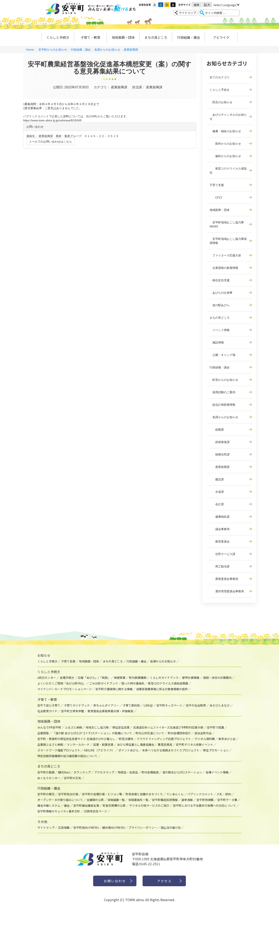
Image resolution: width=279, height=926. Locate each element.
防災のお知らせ (221, 102)
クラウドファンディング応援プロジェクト (164, 739)
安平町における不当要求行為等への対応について (204, 805)
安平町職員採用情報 (165, 800)
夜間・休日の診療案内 (217, 678)
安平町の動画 (46, 772)
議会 (67, 805)
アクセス (164, 880)
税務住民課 (220, 454)
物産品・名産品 (128, 772)
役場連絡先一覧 (138, 800)
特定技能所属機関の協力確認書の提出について (67, 756)
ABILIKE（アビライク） (99, 750)
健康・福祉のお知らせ (225, 131)
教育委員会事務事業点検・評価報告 (110, 711)
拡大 (207, 4)
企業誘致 (43, 733)
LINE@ (148, 705)
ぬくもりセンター (48, 778)
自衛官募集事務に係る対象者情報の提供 (162, 689)
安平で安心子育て (48, 705)
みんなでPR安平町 (49, 727)
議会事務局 (220, 529)
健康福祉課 (220, 516)
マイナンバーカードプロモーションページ (64, 689)
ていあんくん (175, 794)
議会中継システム (48, 805)
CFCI (216, 197)
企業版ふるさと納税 (50, 744)
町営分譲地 (126, 739)
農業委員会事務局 (224, 578)
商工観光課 (220, 566)
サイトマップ (187, 13)
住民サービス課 (222, 554)
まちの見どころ (155, 37)
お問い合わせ (115, 880)
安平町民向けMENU (86, 827)
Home (30, 49)
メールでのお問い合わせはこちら (50, 141)
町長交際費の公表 (114, 805)
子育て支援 (217, 185)
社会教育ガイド (47, 711)
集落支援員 (165, 744)
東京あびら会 (226, 739)
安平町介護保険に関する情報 (114, 689)
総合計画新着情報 (222, 404)
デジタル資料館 (205, 739)
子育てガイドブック (77, 705)
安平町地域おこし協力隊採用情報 (228, 241)
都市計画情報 (190, 678)
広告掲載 (64, 827)
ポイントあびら (128, 750)
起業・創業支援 (103, 744)
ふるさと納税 (73, 727)
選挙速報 (187, 800)
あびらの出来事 (221, 292)
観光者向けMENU (113, 827)
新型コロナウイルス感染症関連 (168, 683)
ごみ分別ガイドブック (103, 683)
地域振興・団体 (123, 37)
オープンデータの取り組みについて (60, 800)
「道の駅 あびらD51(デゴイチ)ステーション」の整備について (92, 733)
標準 (196, 5)
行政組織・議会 (188, 37)
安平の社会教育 (196, 705)
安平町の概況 (46, 794)
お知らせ (43, 655)
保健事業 (119, 678)
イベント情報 (220, 330)
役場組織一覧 (116, 800)
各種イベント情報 (217, 772)
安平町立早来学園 (72, 711)
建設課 (217, 479)
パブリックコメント (200, 794)
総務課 (217, 429)
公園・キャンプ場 (222, 355)
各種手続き (67, 678)
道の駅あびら (220, 305)
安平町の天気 (72, 778)
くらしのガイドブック (164, 678)
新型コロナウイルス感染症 (228, 170)
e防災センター (46, 678)
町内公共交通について (150, 733)
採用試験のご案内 (222, 392)
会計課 (217, 504)
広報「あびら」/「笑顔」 (94, 678)
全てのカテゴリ (220, 77)
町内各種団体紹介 (179, 733)
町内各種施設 (150, 772)
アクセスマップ (104, 772)
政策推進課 (220, 442)
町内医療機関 (137, 678)
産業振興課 (131, 49)
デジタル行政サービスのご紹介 (149, 805)
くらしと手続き (57, 37)
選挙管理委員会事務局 (227, 591)
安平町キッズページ (169, 705)
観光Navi (64, 772)
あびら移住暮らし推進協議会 (135, 744)
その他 (42, 821)
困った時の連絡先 (133, 683)
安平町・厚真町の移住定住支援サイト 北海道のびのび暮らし (76, 739)
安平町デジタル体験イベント (194, 744)
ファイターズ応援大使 (225, 255)
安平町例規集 (205, 800)
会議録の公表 (95, 800)
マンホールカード (78, 744)
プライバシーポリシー (142, 827)
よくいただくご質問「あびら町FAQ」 (61, 683)
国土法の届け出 (171, 827)
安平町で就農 (215, 727)
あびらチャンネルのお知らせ (228, 116)
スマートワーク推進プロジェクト (58, 750)
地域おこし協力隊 (97, 727)
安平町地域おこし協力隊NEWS (227, 224)
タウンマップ (82, 772)
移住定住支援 (220, 280)
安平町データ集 (227, 800)
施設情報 (217, 342)
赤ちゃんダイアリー (106, 705)
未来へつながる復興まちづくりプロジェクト (170, 750)
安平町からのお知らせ (52, 49)
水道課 (217, 491)
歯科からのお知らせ (225, 156)
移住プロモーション (216, 750)
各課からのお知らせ (107, 49)
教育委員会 (220, 541)
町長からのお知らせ (224, 379)
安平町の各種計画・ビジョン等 (102, 794)
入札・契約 (224, 794)
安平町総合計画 (68, 794)
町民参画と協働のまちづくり (144, 794)
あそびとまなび (220, 705)
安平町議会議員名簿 (86, 805)
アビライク (221, 37)
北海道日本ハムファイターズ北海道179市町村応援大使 (168, 727)
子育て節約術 (131, 705)
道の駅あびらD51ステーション (182, 772)
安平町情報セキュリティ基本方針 (58, 811)
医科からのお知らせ (225, 143)
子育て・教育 (90, 37)
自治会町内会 (203, 733)
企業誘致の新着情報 (224, 267)
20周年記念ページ (95, 811)
